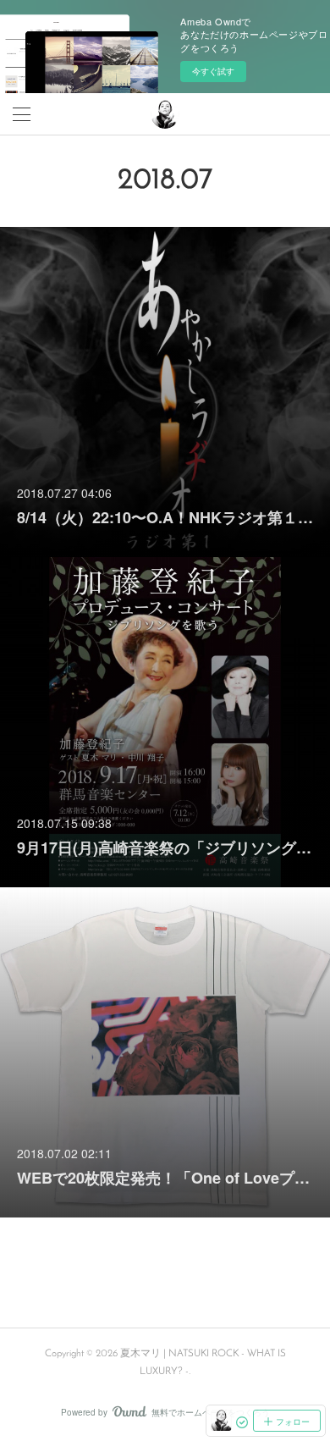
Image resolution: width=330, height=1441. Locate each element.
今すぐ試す (213, 71)
